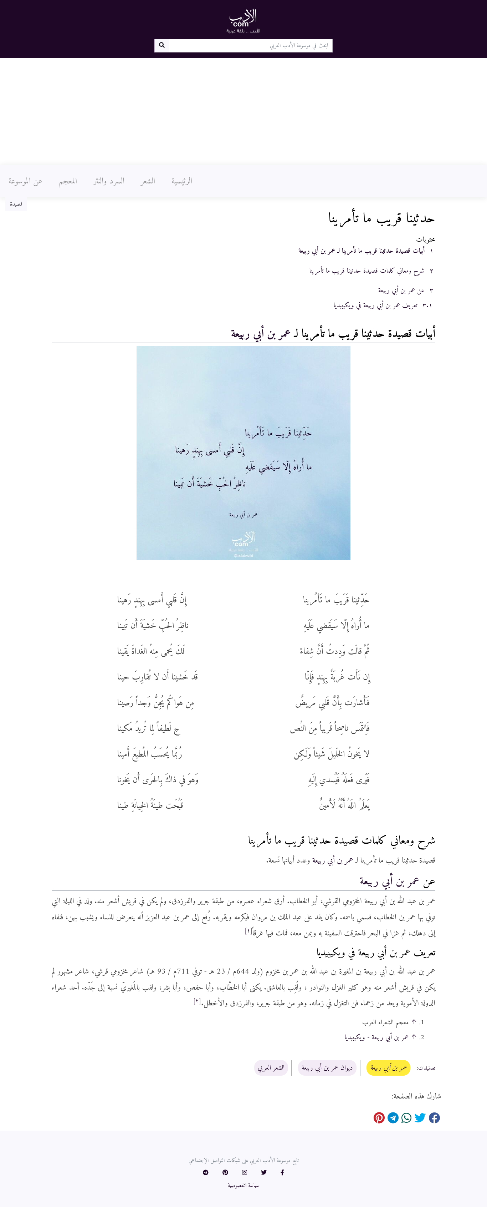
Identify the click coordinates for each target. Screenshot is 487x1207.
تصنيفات (426, 1068)
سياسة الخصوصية (244, 1186)
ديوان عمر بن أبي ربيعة (327, 1068)
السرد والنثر (108, 181)
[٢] (197, 1001)
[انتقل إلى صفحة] (161, 45)
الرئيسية (181, 181)
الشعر (148, 181)
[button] (282, 1173)
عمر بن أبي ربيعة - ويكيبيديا (377, 1037)
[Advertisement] (243, 112)
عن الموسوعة (25, 181)
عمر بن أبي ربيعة (261, 334)
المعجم (68, 181)
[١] (248, 930)
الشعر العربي (271, 1068)
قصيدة (16, 204)
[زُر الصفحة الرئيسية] (243, 21)
